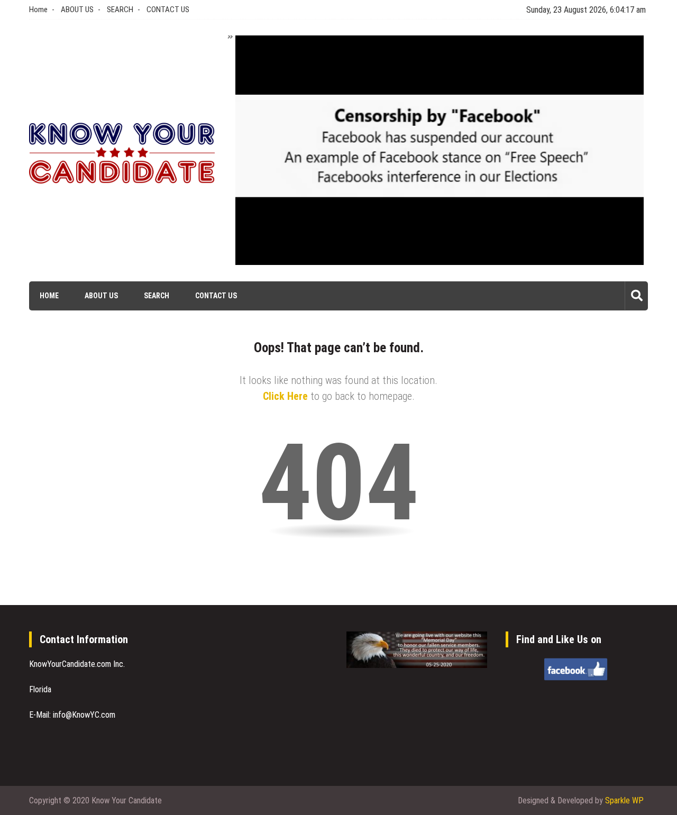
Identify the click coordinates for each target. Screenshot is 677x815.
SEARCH (120, 9)
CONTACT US (168, 9)
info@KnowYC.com (84, 715)
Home (38, 9)
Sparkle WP (624, 800)
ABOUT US (77, 9)
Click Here (285, 396)
